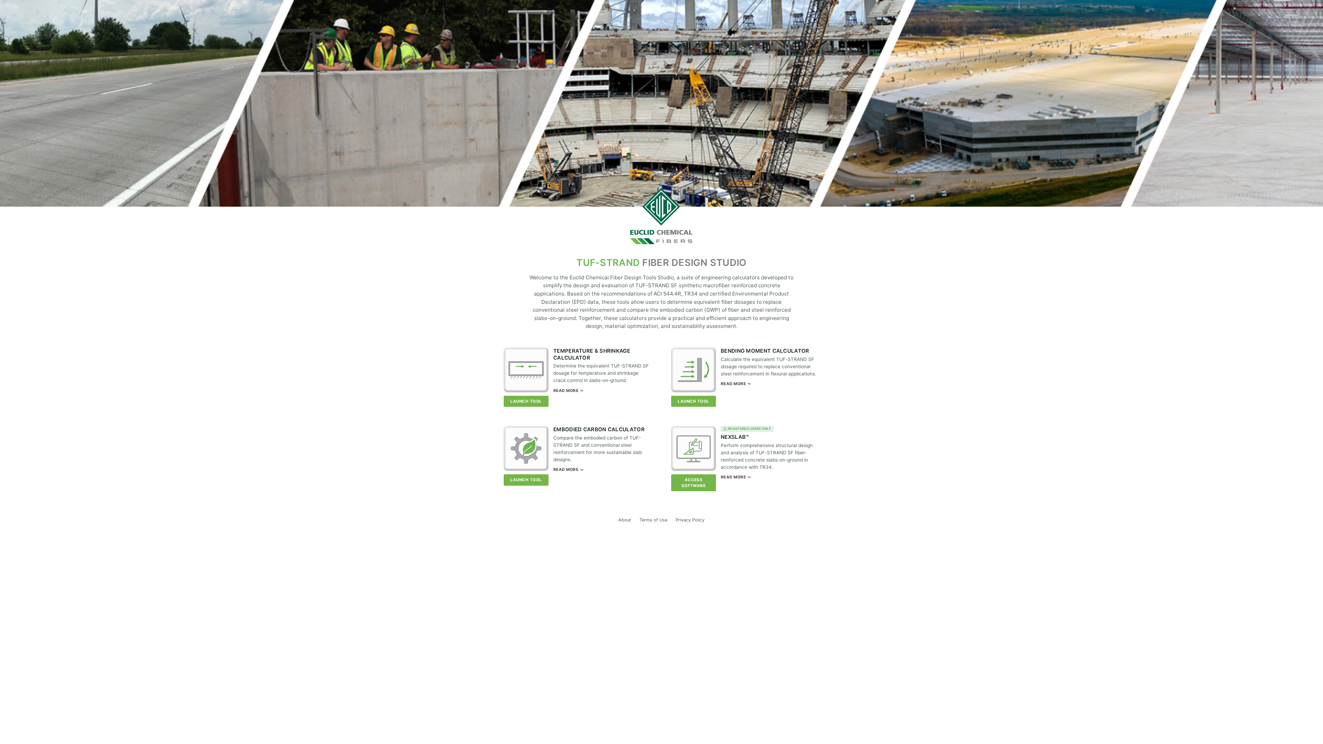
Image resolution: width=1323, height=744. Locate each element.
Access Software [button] (693, 482)
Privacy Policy (690, 520)
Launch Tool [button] (526, 401)
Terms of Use (653, 520)
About (624, 520)
